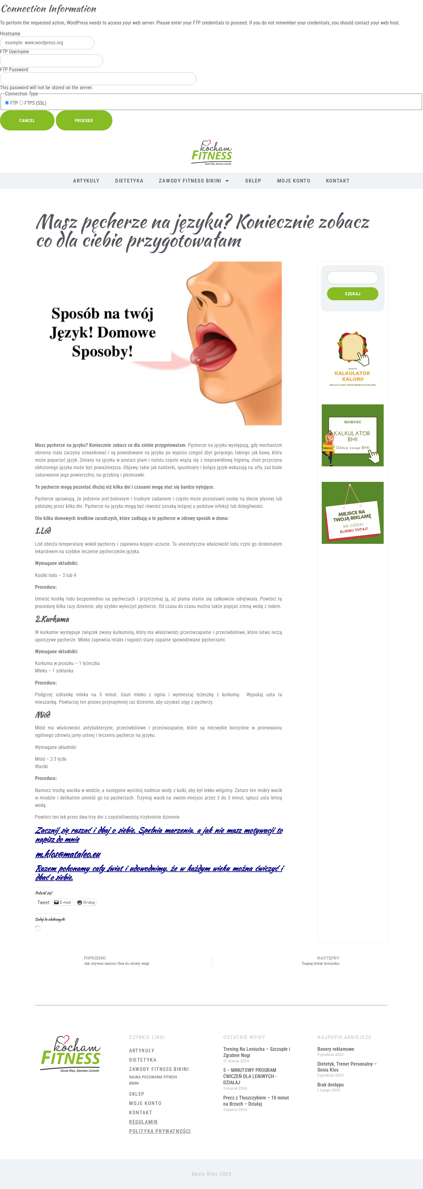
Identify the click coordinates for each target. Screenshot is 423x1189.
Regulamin (143, 1122)
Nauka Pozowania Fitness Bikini (153, 1080)
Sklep (253, 181)
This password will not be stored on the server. (46, 78)
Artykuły (86, 181)
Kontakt (338, 181)
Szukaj (353, 293)
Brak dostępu (330, 1085)
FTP (13, 103)
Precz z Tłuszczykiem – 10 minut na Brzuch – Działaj (256, 1101)
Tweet (43, 902)
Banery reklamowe (335, 1049)
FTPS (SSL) (34, 103)
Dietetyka (129, 181)
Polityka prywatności (160, 1131)
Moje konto (294, 181)
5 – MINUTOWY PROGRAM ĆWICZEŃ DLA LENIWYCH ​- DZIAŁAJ (250, 1076)
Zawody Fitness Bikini (190, 181)
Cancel (27, 120)
